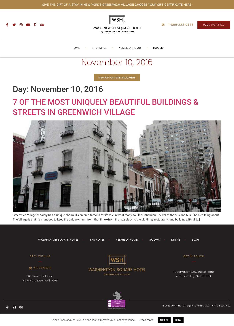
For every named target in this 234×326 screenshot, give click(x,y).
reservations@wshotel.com (193, 272)
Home (76, 48)
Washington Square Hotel (58, 239)
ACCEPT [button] (164, 320)
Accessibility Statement (193, 276)
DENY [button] (178, 320)
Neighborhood (130, 48)
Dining (176, 239)
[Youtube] (27, 24)
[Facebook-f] (7, 24)
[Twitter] (14, 24)
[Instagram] (21, 24)
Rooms (158, 48)
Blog (195, 239)
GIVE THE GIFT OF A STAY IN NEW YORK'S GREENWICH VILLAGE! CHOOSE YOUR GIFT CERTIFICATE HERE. (117, 4)
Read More (146, 320)
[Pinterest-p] (34, 24)
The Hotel (97, 239)
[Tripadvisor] (41, 24)
